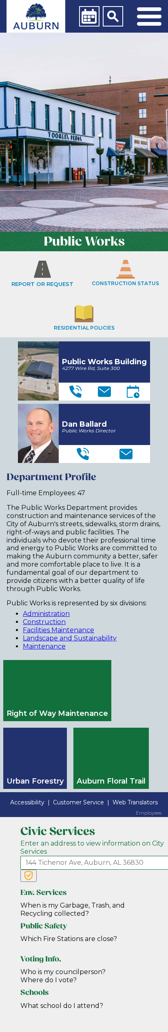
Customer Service (78, 802)
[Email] (104, 392)
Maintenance (44, 646)
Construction (44, 622)
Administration (46, 614)
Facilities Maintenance (58, 630)
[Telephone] (75, 392)
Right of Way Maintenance (57, 713)
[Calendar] (89, 16)
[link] (36, 16)
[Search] (113, 16)
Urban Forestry (35, 781)
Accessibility (27, 802)
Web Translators (135, 802)
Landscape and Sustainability (70, 638)
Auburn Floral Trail (111, 781)
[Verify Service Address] (28, 876)
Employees (148, 813)
